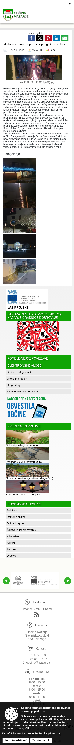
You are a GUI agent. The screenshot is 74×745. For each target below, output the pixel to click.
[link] (31, 38)
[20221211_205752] (19, 170)
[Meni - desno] (70, 4)
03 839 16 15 (39, 658)
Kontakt (41, 648)
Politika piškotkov (49, 733)
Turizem (12, 549)
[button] (6, 580)
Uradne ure (41, 672)
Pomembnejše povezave (27, 358)
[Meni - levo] (4, 4)
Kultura (11, 542)
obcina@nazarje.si (38, 662)
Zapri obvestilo (41, 740)
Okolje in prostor (17, 378)
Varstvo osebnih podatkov (22, 391)
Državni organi (15, 523)
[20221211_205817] (19, 220)
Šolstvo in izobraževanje (21, 529)
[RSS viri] (37, 615)
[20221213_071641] (19, 271)
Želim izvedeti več (16, 740)
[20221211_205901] (19, 246)
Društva (11, 555)
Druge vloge (14, 385)
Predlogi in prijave (23, 426)
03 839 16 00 (38, 655)
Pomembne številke (24, 503)
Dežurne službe (16, 516)
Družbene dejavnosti (19, 372)
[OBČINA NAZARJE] (8, 15)
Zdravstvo (13, 536)
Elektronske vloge (24, 365)
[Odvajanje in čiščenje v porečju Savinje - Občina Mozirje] (35, 580)
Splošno (12, 510)
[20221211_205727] (19, 195)
